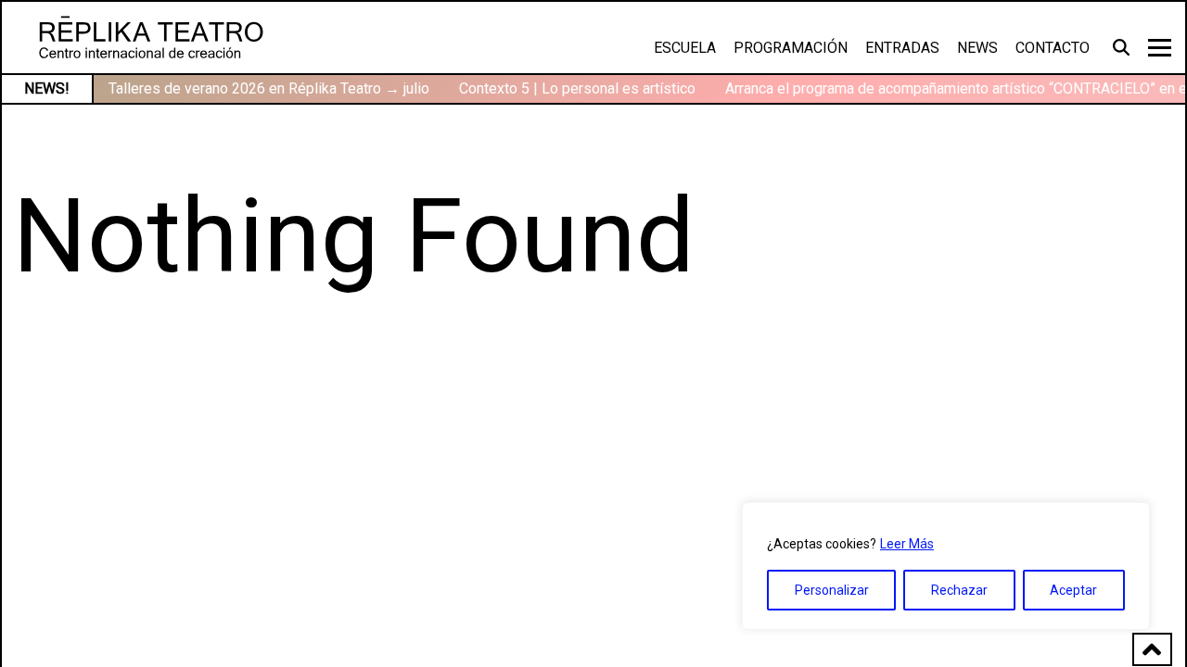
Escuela (685, 48)
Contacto (1052, 48)
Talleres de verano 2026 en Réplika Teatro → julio (268, 88)
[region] (946, 566)
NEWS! (47, 88)
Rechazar (959, 590)
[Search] (1123, 46)
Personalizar (832, 590)
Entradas (902, 48)
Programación (791, 48)
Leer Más (907, 543)
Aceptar (1073, 590)
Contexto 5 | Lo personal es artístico (577, 88)
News (977, 48)
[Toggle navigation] (1159, 48)
